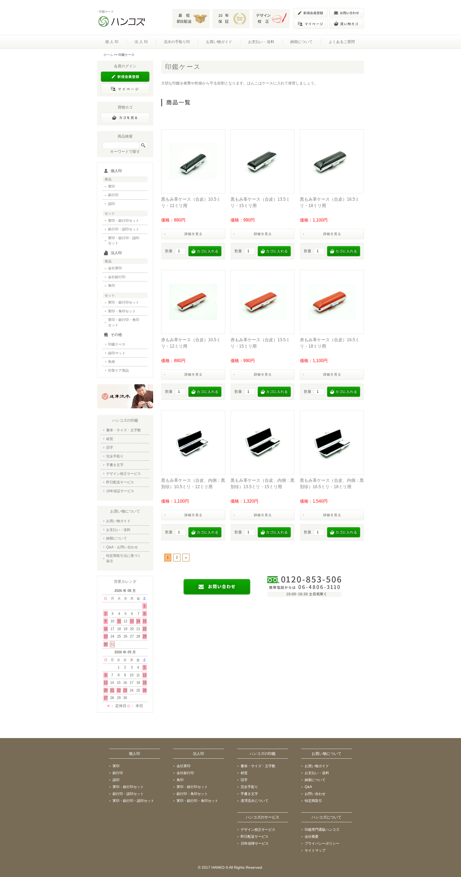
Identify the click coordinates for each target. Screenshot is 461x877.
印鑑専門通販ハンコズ (322, 830)
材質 (109, 439)
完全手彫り (115, 456)
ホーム (108, 55)
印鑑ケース (116, 344)
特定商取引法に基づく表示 (123, 558)
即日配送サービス (120, 482)
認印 (111, 204)
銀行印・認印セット (123, 229)
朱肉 (111, 362)
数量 (169, 251)
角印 (111, 286)
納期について (301, 42)
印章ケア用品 (118, 370)
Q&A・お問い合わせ (122, 547)
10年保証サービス (120, 491)
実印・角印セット (122, 311)
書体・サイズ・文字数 (123, 430)
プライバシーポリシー (322, 843)
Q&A (308, 787)
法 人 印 (141, 42)
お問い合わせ (315, 794)
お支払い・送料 (261, 42)
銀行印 (113, 195)
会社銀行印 (116, 277)
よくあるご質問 (342, 42)
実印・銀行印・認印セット (123, 240)
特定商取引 (313, 801)
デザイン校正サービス (123, 474)
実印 (111, 186)
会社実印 (115, 268)
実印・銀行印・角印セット (123, 322)
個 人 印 (111, 42)
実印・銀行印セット (123, 221)
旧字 (109, 447)
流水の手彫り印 (177, 42)
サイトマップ (315, 850)
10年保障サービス (255, 843)
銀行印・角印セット (192, 794)
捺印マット (116, 353)
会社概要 (312, 837)
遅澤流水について (254, 801)
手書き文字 (115, 465)
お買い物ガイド (219, 42)
